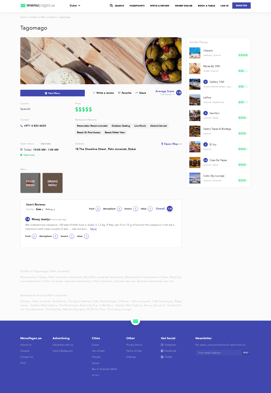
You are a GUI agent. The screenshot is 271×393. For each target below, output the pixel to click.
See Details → (168, 93)
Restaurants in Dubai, (34, 277)
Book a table (206, 5)
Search (119, 5)
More (93, 229)
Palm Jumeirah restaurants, (66, 277)
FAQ (23, 363)
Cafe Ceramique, (162, 301)
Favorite (126, 93)
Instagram (170, 345)
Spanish (25, 109)
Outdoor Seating (121, 125)
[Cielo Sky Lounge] (194, 178)
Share (142, 93)
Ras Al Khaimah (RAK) (104, 369)
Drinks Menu (53, 183)
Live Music (140, 125)
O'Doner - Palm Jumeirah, (134, 301)
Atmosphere (111, 208)
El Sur (213, 144)
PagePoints (137, 5)
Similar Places (198, 42)
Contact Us (26, 357)
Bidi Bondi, (60, 301)
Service (130, 208)
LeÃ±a (207, 97)
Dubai (73, 5)
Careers (24, 351)
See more (46, 143)
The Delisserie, (34, 309)
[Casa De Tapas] (194, 162)
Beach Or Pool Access (88, 132)
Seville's (214, 113)
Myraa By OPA (211, 66)
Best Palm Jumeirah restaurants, (104, 277)
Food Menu (30, 183)
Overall (164, 208)
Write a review (105, 93)
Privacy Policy (134, 345)
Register (241, 5)
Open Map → (173, 144)
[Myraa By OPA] (194, 68)
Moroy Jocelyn (49, 219)
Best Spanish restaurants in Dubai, (147, 277)
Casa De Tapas (218, 160)
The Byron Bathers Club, (83, 301)
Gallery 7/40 (217, 82)
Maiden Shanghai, (74, 309)
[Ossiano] (194, 52)
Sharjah (96, 357)
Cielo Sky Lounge (213, 176)
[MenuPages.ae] (37, 6)
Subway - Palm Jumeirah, (36, 301)
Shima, (148, 305)
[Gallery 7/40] (194, 84)
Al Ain (95, 375)
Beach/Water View (115, 132)
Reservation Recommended (92, 125)
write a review (159, 5)
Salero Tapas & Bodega (217, 129)
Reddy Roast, (108, 301)
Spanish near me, (125, 281)
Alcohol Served (158, 125)
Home (23, 17)
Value (146, 208)
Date (38, 209)
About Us (25, 345)
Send (246, 352)
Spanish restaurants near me (155, 281)
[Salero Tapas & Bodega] (194, 131)
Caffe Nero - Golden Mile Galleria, (121, 305)
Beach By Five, (89, 305)
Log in (224, 5)
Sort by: (30, 209)
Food (94, 208)
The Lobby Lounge (119, 309)
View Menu (54, 93)
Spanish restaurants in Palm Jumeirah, (89, 281)
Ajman (95, 363)
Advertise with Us (63, 345)
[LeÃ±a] (194, 99)
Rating (49, 209)
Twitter (168, 357)
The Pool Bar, (53, 309)
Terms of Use (134, 351)
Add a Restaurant (62, 351)
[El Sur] (194, 146)
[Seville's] (194, 115)
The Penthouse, (69, 305)
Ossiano (208, 50)
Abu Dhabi (98, 351)
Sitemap (131, 357)
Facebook (170, 351)
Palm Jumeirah (48, 17)
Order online (183, 5)
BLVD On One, (96, 309)
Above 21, (159, 305)
